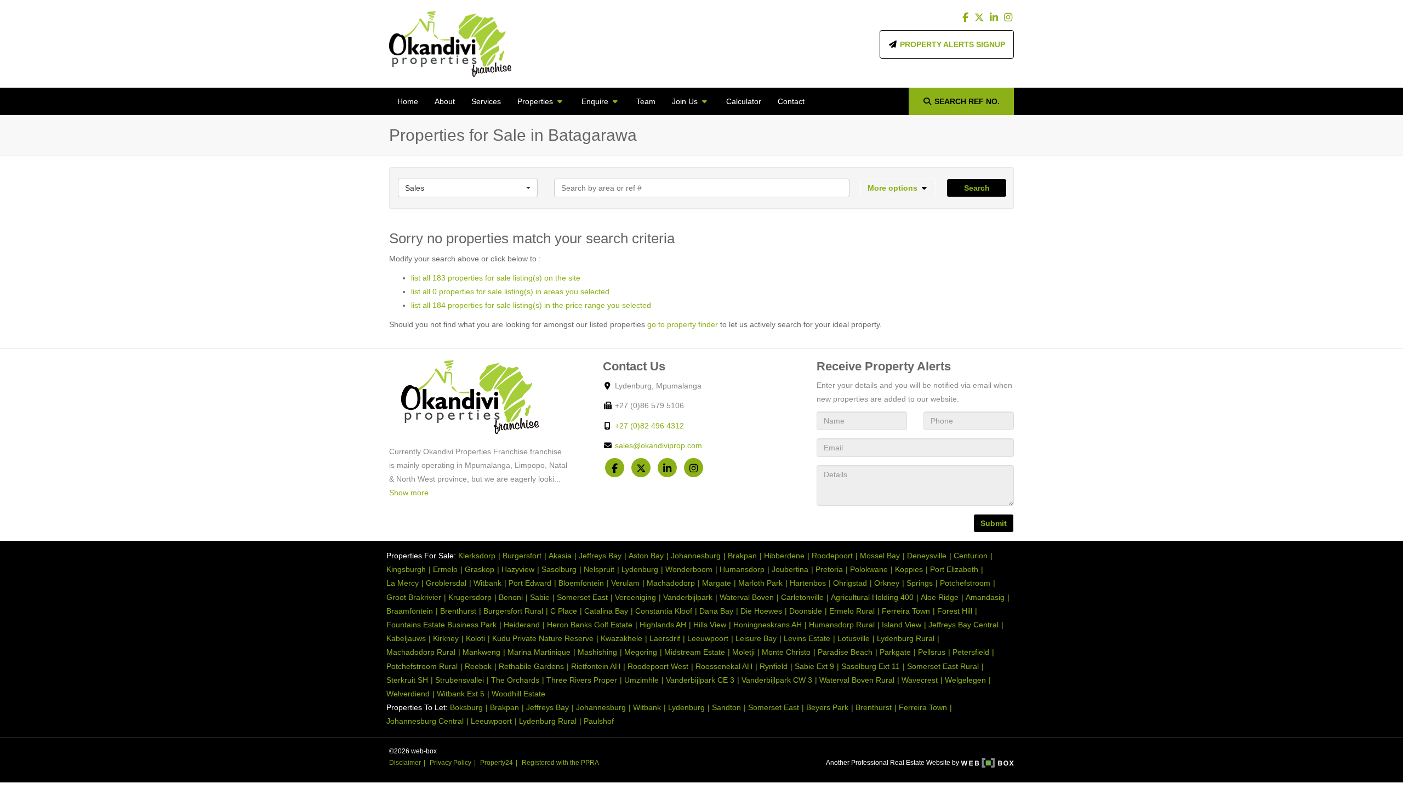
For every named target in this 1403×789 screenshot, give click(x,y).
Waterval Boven (747, 597)
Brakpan (742, 555)
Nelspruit (599, 569)
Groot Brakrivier (413, 597)
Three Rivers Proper (581, 680)
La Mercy (402, 583)
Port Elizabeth (954, 569)
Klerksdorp (476, 555)
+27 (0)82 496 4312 (649, 425)
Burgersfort (522, 555)
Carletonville (802, 597)
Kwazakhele (621, 638)
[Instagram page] (1008, 17)
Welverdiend (408, 693)
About (445, 101)
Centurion (971, 555)
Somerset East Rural (943, 666)
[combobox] (468, 188)
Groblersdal (446, 583)
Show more (409, 492)
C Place (563, 611)
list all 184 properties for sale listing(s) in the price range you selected (531, 305)
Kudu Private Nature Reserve (543, 638)
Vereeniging (635, 597)
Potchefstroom (965, 583)
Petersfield (971, 652)
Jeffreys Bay (600, 555)
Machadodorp (671, 583)
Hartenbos (808, 583)
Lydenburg (639, 569)
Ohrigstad (850, 583)
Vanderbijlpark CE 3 (700, 680)
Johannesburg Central (425, 721)
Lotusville (853, 638)
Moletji (743, 652)
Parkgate (895, 652)
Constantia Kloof (663, 611)
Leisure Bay (756, 638)
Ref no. (967, 101)
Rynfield (774, 666)
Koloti (475, 638)
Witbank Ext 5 (460, 693)
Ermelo (445, 569)
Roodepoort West (658, 666)
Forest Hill (954, 611)
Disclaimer (405, 763)
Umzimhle (641, 680)
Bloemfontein (581, 583)
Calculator (743, 101)
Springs (919, 583)
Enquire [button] (596, 101)
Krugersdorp (470, 597)
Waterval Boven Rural (856, 680)
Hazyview (517, 569)
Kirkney (446, 638)
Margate (716, 583)
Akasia (560, 555)
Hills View (709, 624)
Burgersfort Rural (513, 611)
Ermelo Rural (852, 611)
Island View (901, 624)
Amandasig (985, 597)
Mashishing (597, 652)
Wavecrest (920, 680)
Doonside (805, 611)
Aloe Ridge (940, 597)
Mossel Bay (880, 555)
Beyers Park (827, 707)
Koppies (909, 569)
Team (645, 101)
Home (407, 101)
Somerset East (582, 597)
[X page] (980, 17)
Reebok (478, 666)
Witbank (487, 583)
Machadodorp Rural (420, 652)
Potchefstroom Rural (422, 666)
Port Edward (530, 583)
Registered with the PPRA (560, 763)
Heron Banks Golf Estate (589, 624)
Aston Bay (646, 555)
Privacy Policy (450, 763)
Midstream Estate (694, 652)
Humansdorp (742, 569)
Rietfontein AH (595, 666)
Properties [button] (536, 101)
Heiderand (522, 624)
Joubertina (790, 569)
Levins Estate (807, 638)
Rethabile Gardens (531, 666)
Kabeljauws (406, 638)
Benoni (511, 597)
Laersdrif (664, 638)
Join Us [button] (686, 101)
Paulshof (599, 721)
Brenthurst (458, 611)
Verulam (625, 583)
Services (486, 101)
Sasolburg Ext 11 (870, 666)
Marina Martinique (539, 652)
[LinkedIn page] (995, 17)
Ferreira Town (906, 611)
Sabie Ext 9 (814, 666)
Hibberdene (784, 555)
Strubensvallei (459, 680)
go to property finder (682, 324)
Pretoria (829, 569)
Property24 (496, 763)
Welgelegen (965, 680)
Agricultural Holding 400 (872, 597)
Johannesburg (696, 555)
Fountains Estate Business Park (441, 624)
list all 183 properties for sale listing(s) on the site (495, 277)
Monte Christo (786, 652)
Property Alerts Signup (951, 44)
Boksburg (466, 707)
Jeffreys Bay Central (963, 624)
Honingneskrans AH (767, 624)
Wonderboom (688, 569)
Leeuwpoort (707, 638)
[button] (898, 188)
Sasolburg (559, 569)
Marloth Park (760, 583)
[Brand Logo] (450, 44)
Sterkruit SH (407, 680)
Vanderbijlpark (687, 597)
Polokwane (869, 569)
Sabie (540, 597)
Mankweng (481, 652)
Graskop (479, 569)
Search (977, 188)
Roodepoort (832, 555)
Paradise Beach (845, 652)
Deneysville (926, 555)
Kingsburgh (406, 569)
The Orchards (515, 680)
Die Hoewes (761, 611)
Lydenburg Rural (905, 638)
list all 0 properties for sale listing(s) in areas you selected (510, 291)
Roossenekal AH (723, 666)
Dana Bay (716, 611)
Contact (791, 101)
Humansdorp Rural (842, 624)
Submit (993, 523)
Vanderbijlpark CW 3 (777, 680)
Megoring (640, 652)
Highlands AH (663, 624)
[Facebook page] (967, 17)
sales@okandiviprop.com (658, 445)
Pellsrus (931, 652)
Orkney (886, 583)
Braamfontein (409, 611)
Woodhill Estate (518, 693)
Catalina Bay (606, 611)
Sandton (726, 707)
